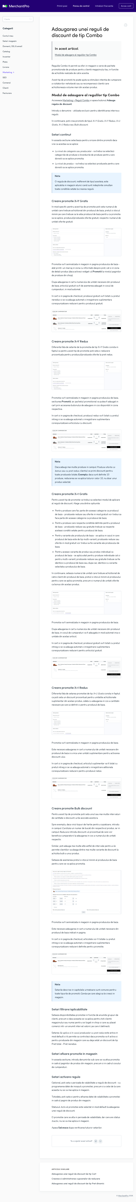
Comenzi (7, 82)
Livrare (6, 67)
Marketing (8, 72)
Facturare (7, 93)
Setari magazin (10, 41)
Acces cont (126, 5)
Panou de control (81, 5)
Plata (5, 61)
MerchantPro (123, 1195)
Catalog (6, 51)
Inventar (6, 56)
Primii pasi (62, 5)
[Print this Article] (125, 25)
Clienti (5, 87)
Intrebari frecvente (104, 5)
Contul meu (8, 35)
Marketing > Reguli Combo (76, 100)
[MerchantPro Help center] (16, 6)
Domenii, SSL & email (12, 46)
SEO (5, 77)
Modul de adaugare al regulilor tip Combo (76, 54)
